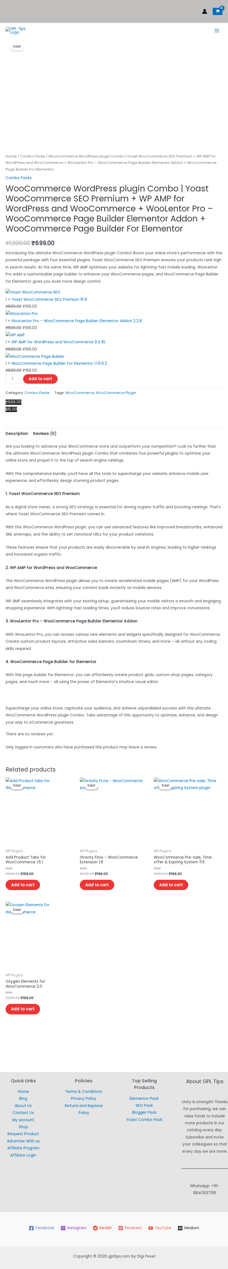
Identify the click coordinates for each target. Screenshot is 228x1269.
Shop (23, 1127)
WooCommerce (79, 392)
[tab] (17, 433)
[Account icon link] (204, 11)
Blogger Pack (144, 1112)
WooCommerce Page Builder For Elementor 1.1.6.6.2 (59, 363)
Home (11, 156)
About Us (23, 1105)
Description (17, 433)
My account (23, 1120)
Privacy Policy (83, 1098)
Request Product (23, 1134)
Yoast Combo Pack (144, 1119)
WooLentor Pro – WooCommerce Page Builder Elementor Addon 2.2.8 (76, 321)
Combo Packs (32, 156)
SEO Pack (144, 1105)
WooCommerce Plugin (116, 392)
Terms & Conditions (83, 1091)
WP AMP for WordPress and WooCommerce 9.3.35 (58, 342)
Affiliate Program (23, 1148)
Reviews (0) (44, 433)
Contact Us (23, 1112)
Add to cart (40, 378)
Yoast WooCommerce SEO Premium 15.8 (49, 299)
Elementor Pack (144, 1098)
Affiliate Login (23, 1155)
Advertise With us (23, 1141)
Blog (23, 1098)
